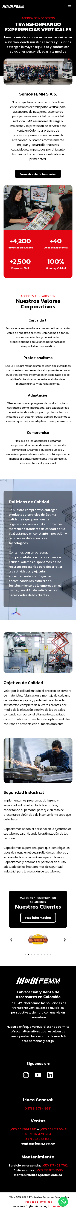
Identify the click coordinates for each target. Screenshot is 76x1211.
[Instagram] (26, 1075)
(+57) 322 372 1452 (38, 1138)
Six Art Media (56, 1206)
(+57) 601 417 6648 (53, 1129)
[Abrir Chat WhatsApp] (63, 1202)
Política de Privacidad (38, 1202)
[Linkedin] (50, 1075)
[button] (69, 6)
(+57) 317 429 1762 (55, 1165)
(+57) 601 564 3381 (23, 1129)
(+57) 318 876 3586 (49, 1170)
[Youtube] (38, 1075)
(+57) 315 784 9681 (38, 1108)
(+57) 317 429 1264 (38, 1134)
